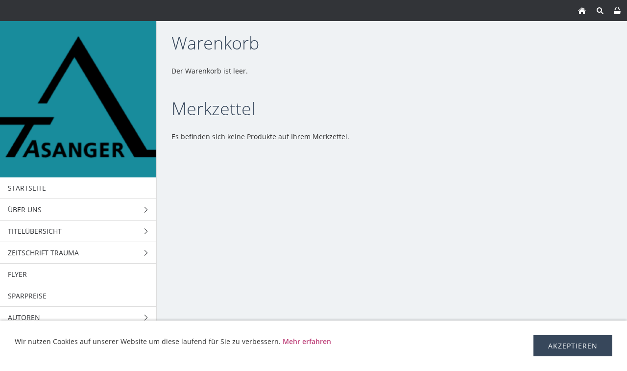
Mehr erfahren (307, 341)
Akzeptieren (573, 345)
